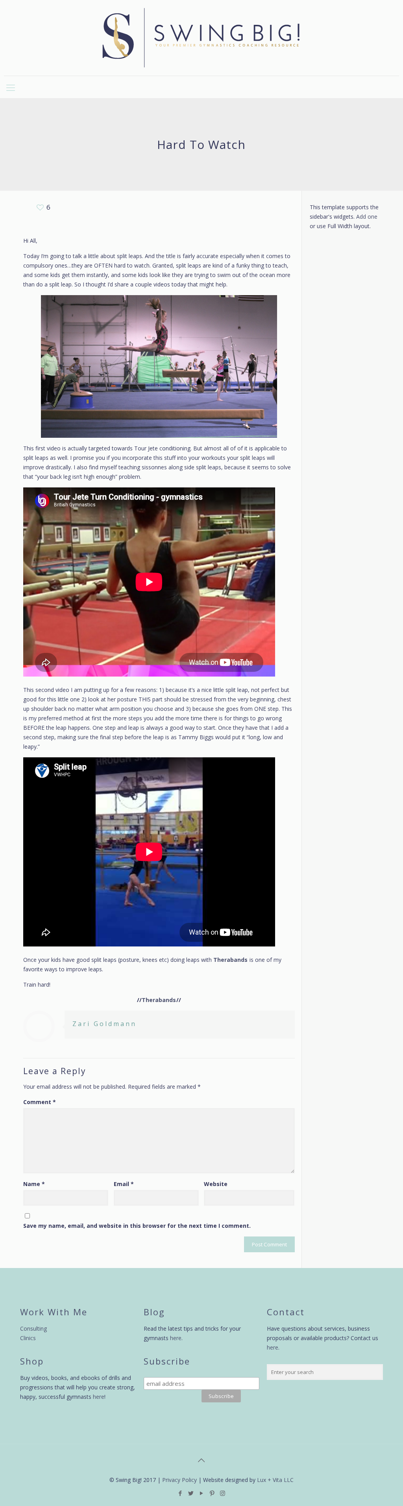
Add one (366, 216)
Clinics (28, 1338)
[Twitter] (191, 1493)
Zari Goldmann (104, 1023)
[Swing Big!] (201, 38)
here (98, 1396)
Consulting (33, 1328)
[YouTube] (201, 1493)
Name (34, 1184)
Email (124, 1184)
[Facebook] (180, 1493)
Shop (32, 1361)
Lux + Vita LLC (275, 1480)
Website (215, 1184)
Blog (154, 1312)
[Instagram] (222, 1493)
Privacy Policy (179, 1480)
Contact (286, 1312)
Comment (39, 1102)
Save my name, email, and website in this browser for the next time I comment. (137, 1225)
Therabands (230, 959)
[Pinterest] (212, 1493)
